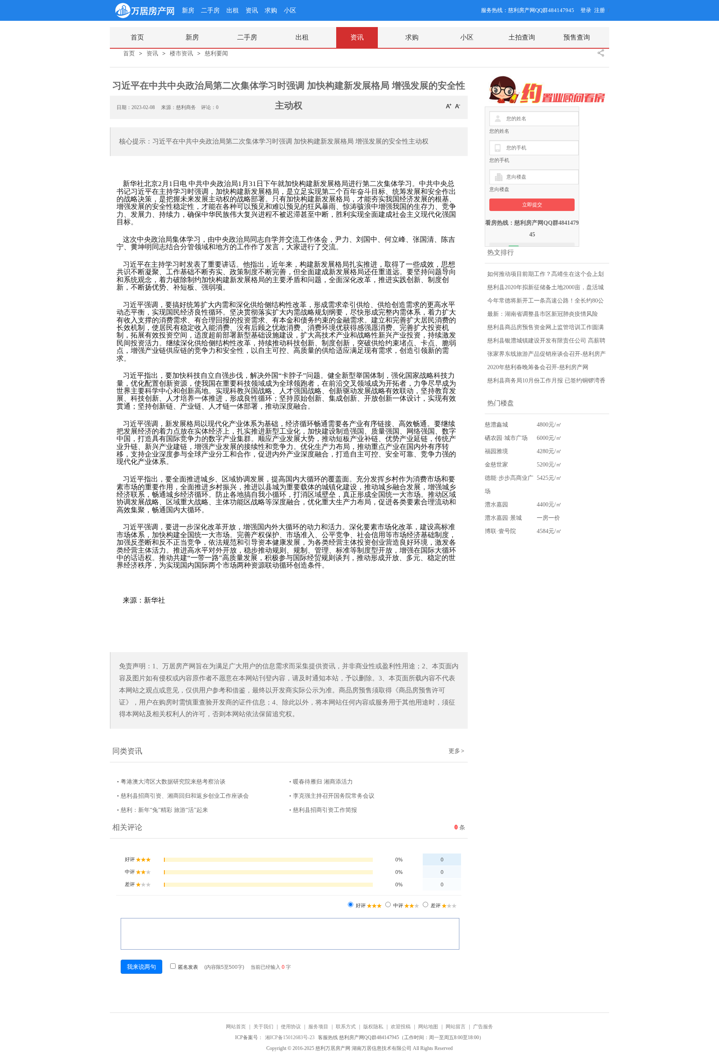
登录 (585, 10)
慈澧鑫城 (496, 425)
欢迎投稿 (401, 1027)
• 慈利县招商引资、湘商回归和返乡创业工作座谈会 (183, 796)
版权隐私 (373, 1027)
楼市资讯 (181, 53)
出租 (232, 10)
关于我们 (263, 1027)
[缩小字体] (457, 105)
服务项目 (318, 1027)
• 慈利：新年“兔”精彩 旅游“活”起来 (162, 810)
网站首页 (236, 1027)
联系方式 (346, 1027)
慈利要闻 (216, 53)
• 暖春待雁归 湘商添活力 (321, 782)
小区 (290, 10)
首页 (129, 53)
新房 (188, 10)
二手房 (210, 10)
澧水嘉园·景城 (503, 518)
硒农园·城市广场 (506, 438)
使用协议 (291, 1027)
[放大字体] (448, 105)
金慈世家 (496, 465)
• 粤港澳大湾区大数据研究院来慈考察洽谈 (171, 782)
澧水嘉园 (496, 504)
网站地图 (428, 1027)
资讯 (251, 10)
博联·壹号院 (500, 531)
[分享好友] (601, 53)
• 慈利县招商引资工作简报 (323, 810)
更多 (456, 751)
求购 (271, 10)
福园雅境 (496, 451)
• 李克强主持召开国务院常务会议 (331, 796)
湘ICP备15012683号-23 (290, 1037)
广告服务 (483, 1027)
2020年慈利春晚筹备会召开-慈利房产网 (537, 367)
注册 (599, 10)
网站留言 (456, 1027)
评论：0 (209, 107)
